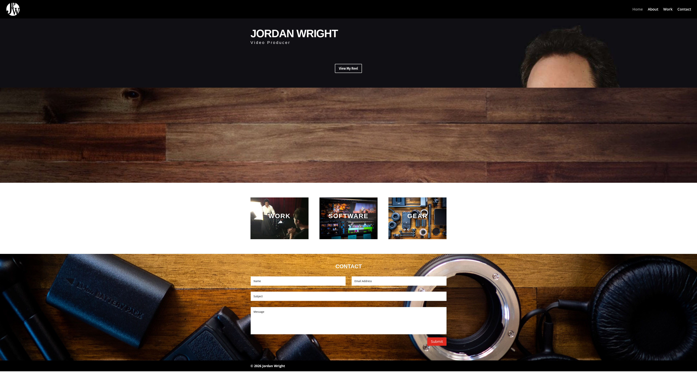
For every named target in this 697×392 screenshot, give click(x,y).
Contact (684, 10)
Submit (437, 341)
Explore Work (279, 225)
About (653, 10)
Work (667, 10)
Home (637, 10)
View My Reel (348, 68)
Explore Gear (417, 225)
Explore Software (348, 225)
